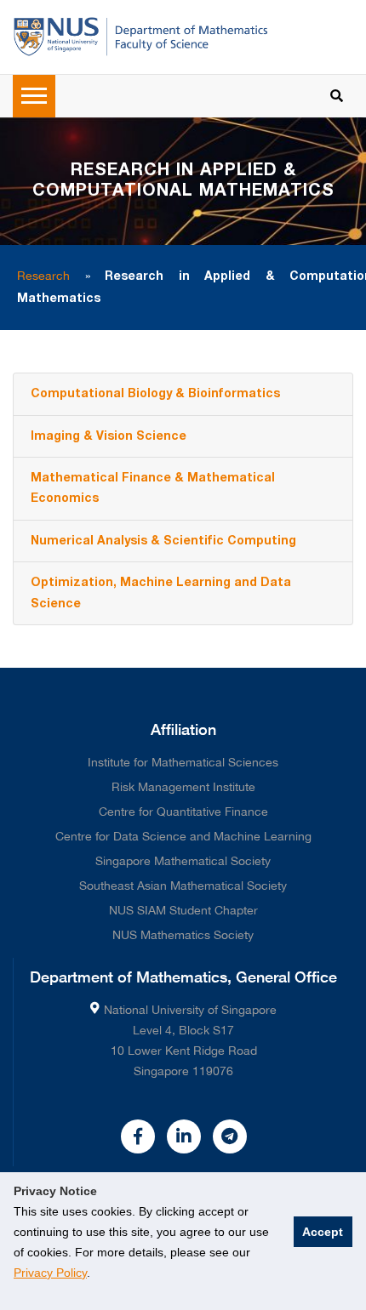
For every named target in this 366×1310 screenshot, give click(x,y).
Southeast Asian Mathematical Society (183, 885)
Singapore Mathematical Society (183, 861)
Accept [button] (322, 1232)
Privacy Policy (50, 1272)
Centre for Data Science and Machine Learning (183, 836)
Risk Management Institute (183, 787)
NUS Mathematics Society (183, 935)
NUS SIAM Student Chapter (183, 910)
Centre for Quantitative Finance (183, 811)
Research (43, 275)
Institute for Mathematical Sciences (183, 762)
